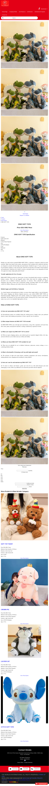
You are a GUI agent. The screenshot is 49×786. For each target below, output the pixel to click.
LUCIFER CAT (5, 661)
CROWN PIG (5, 609)
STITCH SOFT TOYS (7, 727)
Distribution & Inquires (40, 11)
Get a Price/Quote (24, 230)
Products (3, 219)
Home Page (4, 11)
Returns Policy (25, 780)
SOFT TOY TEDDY (7, 544)
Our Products (22, 11)
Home (2, 217)
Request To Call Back (24, 215)
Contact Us (4, 15)
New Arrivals (4, 220)
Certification (30, 11)
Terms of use (13, 780)
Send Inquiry (25, 213)
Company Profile (13, 11)
